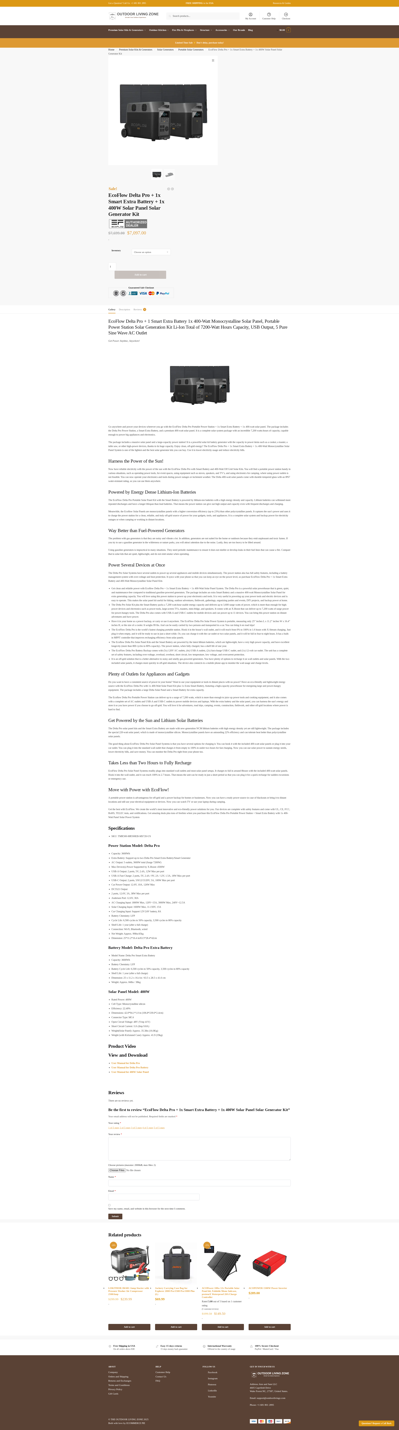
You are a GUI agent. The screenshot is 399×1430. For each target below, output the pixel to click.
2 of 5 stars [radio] (125, 1127)
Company (113, 1372)
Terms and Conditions (119, 1385)
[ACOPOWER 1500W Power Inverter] (270, 1263)
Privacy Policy (115, 1389)
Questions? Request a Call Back (377, 1423)
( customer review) (210, 1309)
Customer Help (269, 18)
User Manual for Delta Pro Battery (129, 1067)
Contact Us (161, 1376)
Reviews (138, 309)
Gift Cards (113, 1393)
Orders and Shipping (118, 1376)
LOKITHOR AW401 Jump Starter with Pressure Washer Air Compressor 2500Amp (128, 1291)
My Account (250, 18)
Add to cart (140, 274)
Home (111, 49)
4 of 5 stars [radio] (147, 1127)
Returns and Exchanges (119, 1381)
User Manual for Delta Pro (125, 1063)
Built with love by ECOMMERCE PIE (126, 1423)
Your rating (114, 1123)
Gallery (111, 309)
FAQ (158, 1381)
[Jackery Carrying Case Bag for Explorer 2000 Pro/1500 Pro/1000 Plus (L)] (176, 1263)
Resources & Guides (282, 3)
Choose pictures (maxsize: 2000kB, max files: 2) (132, 1165)
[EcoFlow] (128, 223)
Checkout (286, 18)
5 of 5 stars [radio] (159, 1127)
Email (112, 1191)
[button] (213, 60)
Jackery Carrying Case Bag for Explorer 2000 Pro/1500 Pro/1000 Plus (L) (175, 1291)
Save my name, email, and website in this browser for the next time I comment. (146, 1208)
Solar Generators (165, 49)
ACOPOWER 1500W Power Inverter (268, 1288)
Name (112, 1177)
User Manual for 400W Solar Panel (130, 1072)
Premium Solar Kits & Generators (135, 49)
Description (124, 309)
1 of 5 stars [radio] (113, 1127)
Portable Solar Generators (191, 49)
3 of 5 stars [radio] (136, 1127)
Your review (115, 1134)
